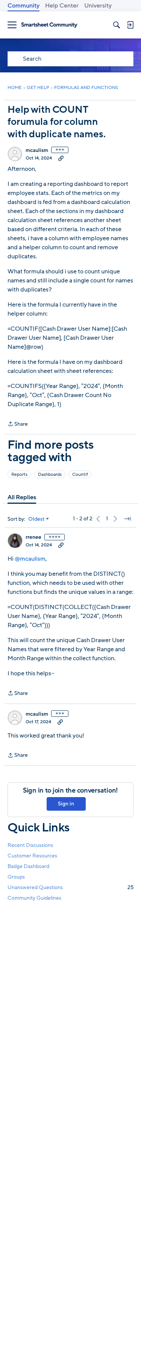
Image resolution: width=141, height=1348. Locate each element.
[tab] (22, 497)
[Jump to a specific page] (127, 519)
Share (18, 424)
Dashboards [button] (50, 474)
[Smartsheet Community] (49, 25)
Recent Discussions (30, 845)
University (98, 6)
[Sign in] (130, 25)
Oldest (36, 519)
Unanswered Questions (70, 887)
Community (23, 6)
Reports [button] (19, 474)
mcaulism (37, 150)
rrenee (33, 537)
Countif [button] (80, 474)
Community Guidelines (34, 898)
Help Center (62, 6)
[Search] (116, 25)
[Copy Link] (60, 158)
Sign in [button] (66, 803)
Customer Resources (32, 855)
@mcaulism (30, 559)
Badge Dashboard (28, 866)
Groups (16, 876)
